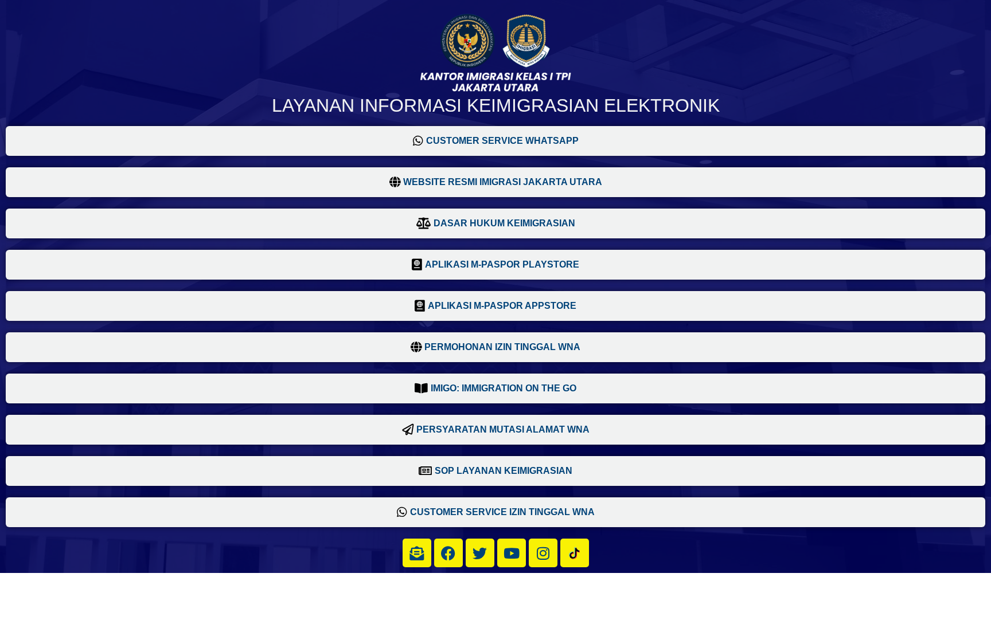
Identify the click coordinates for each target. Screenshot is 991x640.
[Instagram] (543, 553)
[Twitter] (480, 553)
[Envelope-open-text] (417, 553)
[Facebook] (448, 553)
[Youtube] (511, 553)
